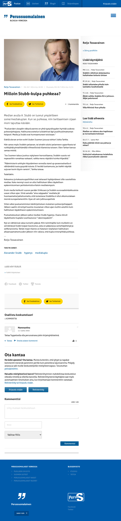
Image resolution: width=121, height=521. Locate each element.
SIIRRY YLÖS (20, 513)
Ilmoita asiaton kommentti (27, 341)
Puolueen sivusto (22, 471)
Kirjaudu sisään (110, 4)
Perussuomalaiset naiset (25, 478)
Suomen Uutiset (21, 474)
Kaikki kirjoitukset (13, 272)
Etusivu (73, 471)
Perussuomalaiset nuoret (25, 481)
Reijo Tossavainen (12, 87)
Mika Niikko (96, 151)
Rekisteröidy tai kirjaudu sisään (19, 383)
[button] (113, 15)
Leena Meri (95, 140)
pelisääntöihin (11, 369)
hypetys (28, 252)
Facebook (72, 507)
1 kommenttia (73, 104)
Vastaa (9, 341)
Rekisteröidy (38, 390)
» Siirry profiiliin (90, 50)
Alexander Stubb (13, 252)
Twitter (70, 509)
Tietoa (73, 474)
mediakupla (41, 252)
